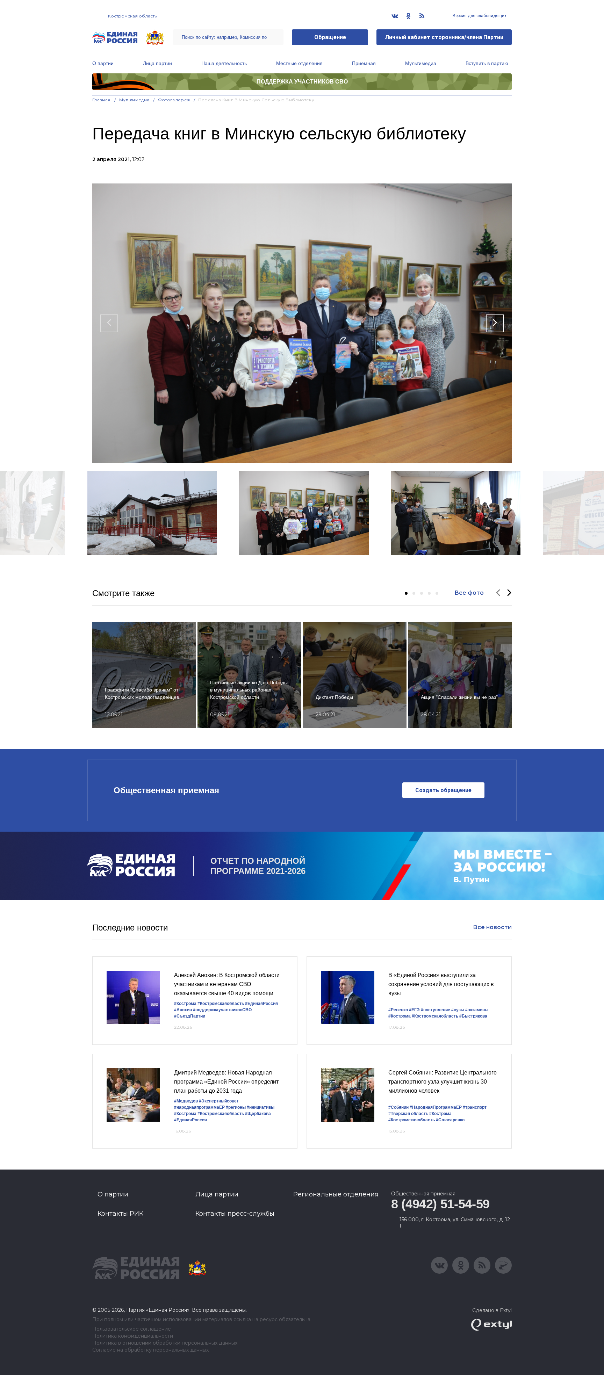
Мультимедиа (420, 63)
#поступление (435, 1009)
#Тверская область (408, 1113)
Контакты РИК (120, 1213)
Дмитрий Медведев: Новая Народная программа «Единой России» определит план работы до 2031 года (226, 1081)
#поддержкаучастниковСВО (222, 1009)
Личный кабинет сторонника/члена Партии (444, 37)
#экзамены (476, 1009)
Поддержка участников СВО (302, 82)
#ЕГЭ (414, 1009)
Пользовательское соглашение (131, 1329)
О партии (103, 63)
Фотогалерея (174, 99)
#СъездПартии (189, 1016)
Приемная (364, 63)
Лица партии (157, 63)
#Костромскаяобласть (220, 1003)
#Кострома (185, 1003)
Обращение (330, 37)
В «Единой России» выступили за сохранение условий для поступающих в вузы (441, 984)
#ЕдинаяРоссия (261, 1003)
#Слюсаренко (450, 1119)
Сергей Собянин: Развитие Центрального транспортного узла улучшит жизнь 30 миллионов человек (442, 1081)
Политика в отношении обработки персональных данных (164, 1343)
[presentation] (109, 323)
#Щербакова (258, 1113)
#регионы (236, 1107)
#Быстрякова (473, 1016)
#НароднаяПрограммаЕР (436, 1107)
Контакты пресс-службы (234, 1213)
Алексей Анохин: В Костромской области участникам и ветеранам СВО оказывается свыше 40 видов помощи (227, 984)
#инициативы (260, 1107)
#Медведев (186, 1101)
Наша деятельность (224, 63)
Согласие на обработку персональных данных (150, 1350)
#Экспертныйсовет (219, 1101)
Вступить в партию (487, 63)
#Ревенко (398, 1009)
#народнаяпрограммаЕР (199, 1107)
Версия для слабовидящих (479, 15)
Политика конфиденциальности (132, 1336)
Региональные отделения (336, 1194)
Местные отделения (299, 63)
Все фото (469, 592)
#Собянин (398, 1107)
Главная (101, 99)
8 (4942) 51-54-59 (440, 1204)
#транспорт (475, 1107)
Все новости (492, 927)
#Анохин (183, 1009)
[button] (406, 593)
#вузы (457, 1009)
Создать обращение (443, 790)
